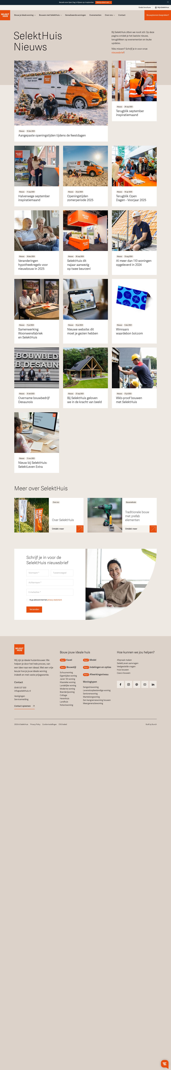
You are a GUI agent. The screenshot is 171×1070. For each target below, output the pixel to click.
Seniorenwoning (90, 693)
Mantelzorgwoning (91, 697)
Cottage (63, 695)
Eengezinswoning (91, 687)
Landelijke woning (68, 685)
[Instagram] (120, 684)
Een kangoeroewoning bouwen (97, 700)
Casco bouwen (123, 673)
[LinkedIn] (153, 684)
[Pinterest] (136, 684)
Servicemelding (21, 699)
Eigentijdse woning (68, 676)
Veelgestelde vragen (126, 666)
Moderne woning (67, 689)
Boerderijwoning (67, 692)
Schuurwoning (66, 672)
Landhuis (64, 702)
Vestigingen (19, 696)
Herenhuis (64, 698)
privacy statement (54, 600)
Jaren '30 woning (67, 679)
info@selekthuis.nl (22, 691)
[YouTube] (144, 684)
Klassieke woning (67, 682)
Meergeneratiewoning (93, 703)
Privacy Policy (35, 724)
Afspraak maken (124, 660)
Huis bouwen (123, 670)
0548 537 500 (20, 687)
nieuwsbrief (118, 52)
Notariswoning (66, 705)
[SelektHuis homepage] (5, 15)
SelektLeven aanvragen (127, 663)
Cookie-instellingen (49, 724)
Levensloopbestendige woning (97, 690)
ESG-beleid (63, 724)
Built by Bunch (151, 724)
